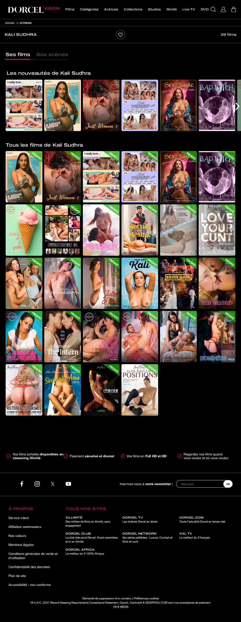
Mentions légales (21, 545)
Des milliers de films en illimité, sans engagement (87, 521)
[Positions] (139, 390)
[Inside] (101, 390)
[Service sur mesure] (139, 230)
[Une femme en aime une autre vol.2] (101, 336)
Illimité (171, 9)
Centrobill (136, 602)
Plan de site (17, 576)
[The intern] (62, 336)
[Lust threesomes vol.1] (139, 105)
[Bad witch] (217, 105)
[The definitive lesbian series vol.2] (24, 283)
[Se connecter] (224, 9)
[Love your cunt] (217, 230)
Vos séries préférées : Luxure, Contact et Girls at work (147, 537)
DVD (205, 9)
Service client (18, 518)
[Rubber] (101, 230)
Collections (133, 9)
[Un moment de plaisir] (178, 336)
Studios (154, 9)
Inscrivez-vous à (146, 484)
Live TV (188, 9)
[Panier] (234, 9)
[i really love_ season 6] (24, 105)
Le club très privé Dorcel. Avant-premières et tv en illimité (91, 537)
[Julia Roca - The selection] (101, 283)
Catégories (89, 9)
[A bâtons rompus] (62, 105)
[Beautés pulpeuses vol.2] (24, 336)
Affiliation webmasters (24, 527)
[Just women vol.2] (101, 105)
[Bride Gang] (178, 283)
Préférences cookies (146, 598)
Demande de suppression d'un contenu (107, 598)
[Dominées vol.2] (217, 336)
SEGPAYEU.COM (156, 602)
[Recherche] (214, 9)
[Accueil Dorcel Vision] (33, 9)
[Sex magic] (178, 105)
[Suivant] (238, 106)
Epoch (124, 602)
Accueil (10, 22)
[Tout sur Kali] (139, 283)
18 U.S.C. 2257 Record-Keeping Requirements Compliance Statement (74, 602)
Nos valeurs (17, 536)
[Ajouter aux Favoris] (120, 34)
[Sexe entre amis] (62, 390)
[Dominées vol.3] (139, 336)
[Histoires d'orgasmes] (24, 390)
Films (69, 9)
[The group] (217, 283)
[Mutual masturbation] (178, 230)
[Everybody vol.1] (62, 230)
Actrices (111, 9)
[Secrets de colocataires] (62, 283)
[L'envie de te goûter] (24, 230)
